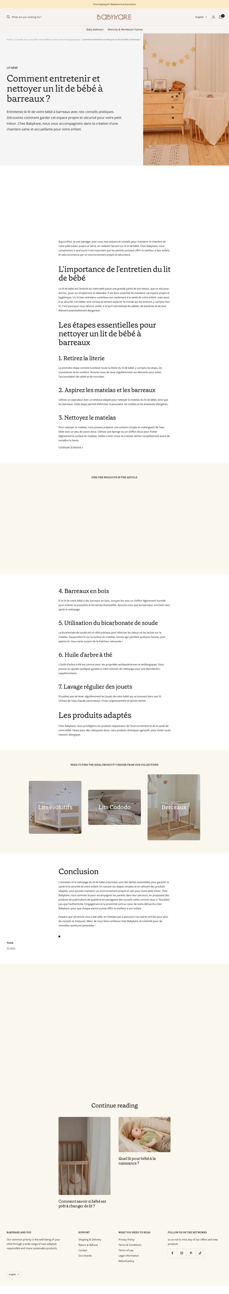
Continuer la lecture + (71, 447)
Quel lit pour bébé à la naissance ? (137, 1161)
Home (10, 39)
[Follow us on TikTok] (200, 1253)
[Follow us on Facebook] (172, 1253)
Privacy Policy (126, 1239)
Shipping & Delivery (89, 1239)
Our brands (85, 1255)
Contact (82, 1250)
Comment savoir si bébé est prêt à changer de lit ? (82, 1204)
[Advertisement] (107, 202)
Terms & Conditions (130, 1244)
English (199, 17)
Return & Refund (88, 1244)
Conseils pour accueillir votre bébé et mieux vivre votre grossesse (47, 39)
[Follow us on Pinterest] (190, 1253)
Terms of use (126, 1250)
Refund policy (126, 1261)
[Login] (213, 17)
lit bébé (12, 68)
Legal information (129, 1255)
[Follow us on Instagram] (181, 1253)
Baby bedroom (95, 29)
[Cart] (220, 16)
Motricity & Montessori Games (125, 29)
